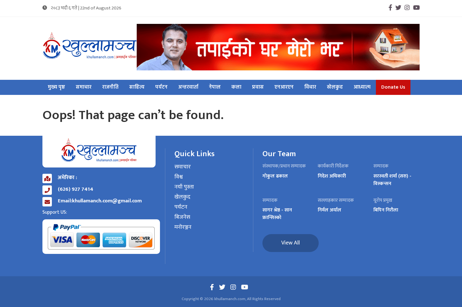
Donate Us (393, 87)
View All (290, 243)
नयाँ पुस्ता (184, 187)
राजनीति (110, 87)
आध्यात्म (362, 87)
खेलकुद (335, 87)
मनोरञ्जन (182, 227)
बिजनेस (182, 217)
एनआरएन (284, 87)
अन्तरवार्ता (188, 87)
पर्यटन (161, 87)
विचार (310, 87)
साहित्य (137, 87)
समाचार (83, 87)
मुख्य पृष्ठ (56, 87)
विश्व (178, 177)
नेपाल (215, 87)
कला (236, 87)
